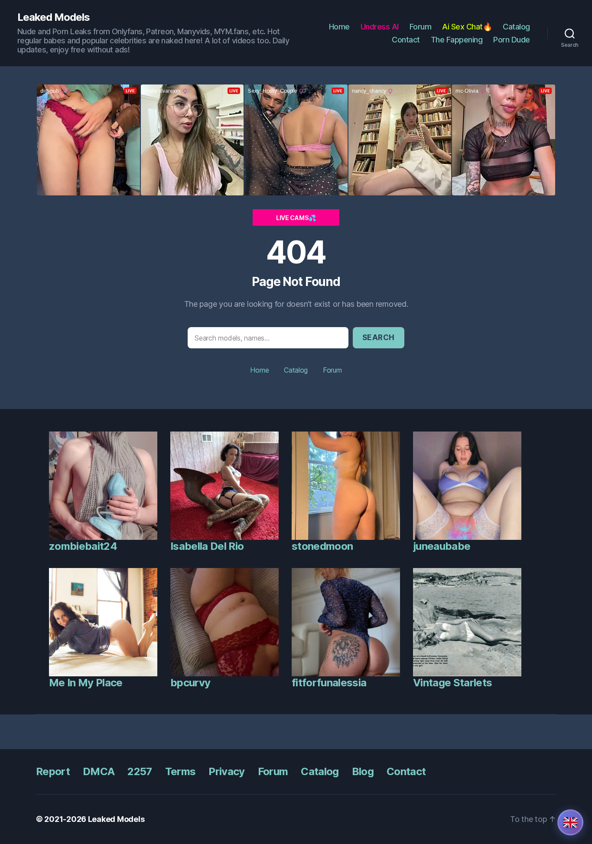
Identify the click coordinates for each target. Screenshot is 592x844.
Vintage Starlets (452, 682)
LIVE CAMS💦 (296, 217)
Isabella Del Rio (207, 546)
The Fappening (457, 39)
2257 (139, 771)
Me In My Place (86, 682)
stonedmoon (322, 546)
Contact (406, 39)
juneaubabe (441, 546)
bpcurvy (190, 682)
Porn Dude (511, 39)
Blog (363, 771)
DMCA (98, 771)
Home (339, 26)
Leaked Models (53, 17)
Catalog (516, 26)
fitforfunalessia (329, 682)
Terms (180, 771)
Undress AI (380, 26)
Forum (421, 26)
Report (53, 771)
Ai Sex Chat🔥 (467, 26)
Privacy (226, 771)
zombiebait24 (83, 546)
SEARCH (378, 337)
